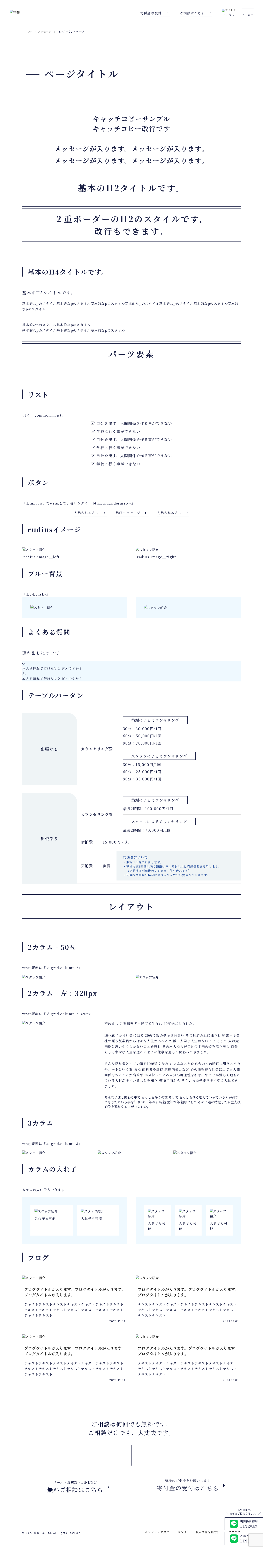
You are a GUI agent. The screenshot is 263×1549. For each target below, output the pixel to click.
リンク (182, 1532)
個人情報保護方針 (207, 1532)
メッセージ (44, 31)
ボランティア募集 (157, 1532)
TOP (29, 31)
